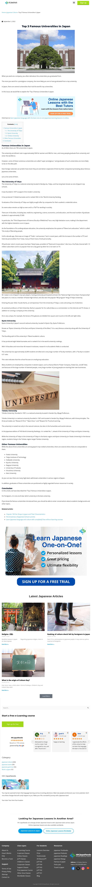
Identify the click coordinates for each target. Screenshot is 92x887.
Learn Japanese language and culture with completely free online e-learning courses (34, 520)
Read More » (5, 644)
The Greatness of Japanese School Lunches (20, 517)
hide (16, 124)
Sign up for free (13, 724)
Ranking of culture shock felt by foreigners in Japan (68, 634)
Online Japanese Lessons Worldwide (58, 831)
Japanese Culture (12, 12)
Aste (79, 734)
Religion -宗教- (7, 634)
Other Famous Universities (12, 138)
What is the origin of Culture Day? (16, 680)
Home (4, 12)
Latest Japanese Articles (46, 596)
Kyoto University (11, 133)
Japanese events (7, 764)
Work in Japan (6, 769)
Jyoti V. (61, 734)
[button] (74, 2)
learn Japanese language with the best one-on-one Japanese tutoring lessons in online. (40, 118)
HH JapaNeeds (17, 738)
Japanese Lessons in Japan (30, 831)
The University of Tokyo (13, 130)
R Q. (41, 734)
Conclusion (7, 141)
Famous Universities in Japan (12, 128)
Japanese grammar (7, 767)
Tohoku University (12, 136)
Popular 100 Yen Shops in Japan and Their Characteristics (25, 514)
